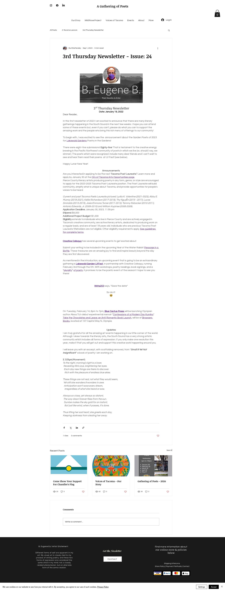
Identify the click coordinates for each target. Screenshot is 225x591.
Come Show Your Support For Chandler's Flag (67, 483)
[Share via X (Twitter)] (70, 427)
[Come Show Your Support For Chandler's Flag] (69, 465)
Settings (201, 587)
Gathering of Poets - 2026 (152, 481)
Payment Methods (173, 566)
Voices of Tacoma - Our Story (108, 483)
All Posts (53, 30)
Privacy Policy (103, 587)
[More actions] (157, 48)
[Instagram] (50, 5)
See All (169, 450)
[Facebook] (57, 5)
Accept (214, 587)
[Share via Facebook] (64, 427)
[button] (217, 13)
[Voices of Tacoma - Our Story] (111, 465)
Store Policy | (160, 566)
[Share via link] (83, 427)
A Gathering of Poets (112, 6)
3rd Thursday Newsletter (93, 30)
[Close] (221, 587)
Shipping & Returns (172, 563)
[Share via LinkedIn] (77, 427)
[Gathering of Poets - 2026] (153, 465)
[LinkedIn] (63, 5)
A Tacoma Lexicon (69, 30)
